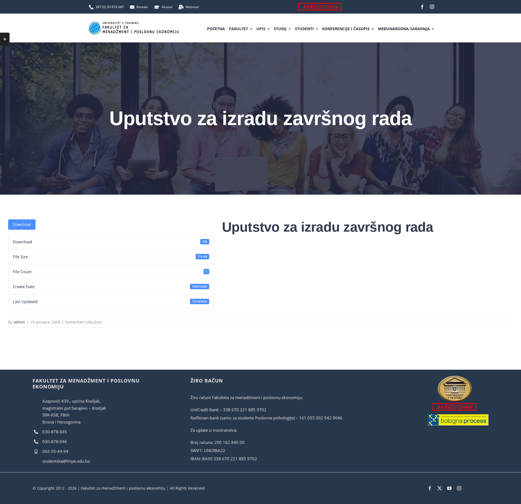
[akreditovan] (455, 377)
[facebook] (422, 7)
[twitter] (439, 488)
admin (19, 322)
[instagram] (432, 7)
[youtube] (449, 488)
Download (22, 224)
